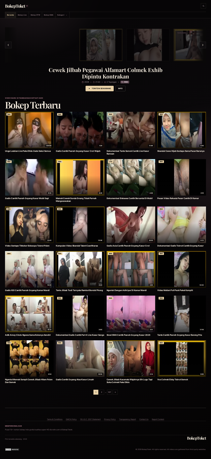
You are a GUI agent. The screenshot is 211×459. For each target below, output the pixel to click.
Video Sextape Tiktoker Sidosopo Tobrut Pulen (27, 245)
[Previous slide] (8, 45)
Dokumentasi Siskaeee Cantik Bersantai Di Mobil (130, 198)
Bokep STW (35, 15)
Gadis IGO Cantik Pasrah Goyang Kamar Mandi (27, 290)
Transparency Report (127, 419)
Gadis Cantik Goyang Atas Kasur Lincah (75, 379)
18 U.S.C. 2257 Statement (90, 419)
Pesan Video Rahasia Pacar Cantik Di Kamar (178, 198)
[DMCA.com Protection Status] (12, 449)
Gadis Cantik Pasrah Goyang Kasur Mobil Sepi (27, 198)
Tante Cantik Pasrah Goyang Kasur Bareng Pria (179, 335)
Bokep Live (22, 15)
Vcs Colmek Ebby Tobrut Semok (172, 379)
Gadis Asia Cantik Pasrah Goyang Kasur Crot (128, 245)
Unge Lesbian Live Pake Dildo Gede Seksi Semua (28, 151)
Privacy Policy (110, 419)
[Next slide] (202, 45)
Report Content (158, 419)
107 (109, 392)
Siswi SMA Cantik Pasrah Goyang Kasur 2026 (128, 335)
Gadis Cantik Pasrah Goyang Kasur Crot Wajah (78, 151)
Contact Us (143, 419)
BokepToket (196, 438)
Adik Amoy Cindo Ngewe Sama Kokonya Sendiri (28, 335)
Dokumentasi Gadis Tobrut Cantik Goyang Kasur (180, 245)
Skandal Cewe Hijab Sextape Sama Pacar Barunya (180, 151)
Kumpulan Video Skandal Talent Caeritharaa (77, 245)
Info (120, 88)
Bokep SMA (48, 15)
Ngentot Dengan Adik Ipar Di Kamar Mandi (127, 290)
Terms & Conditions (54, 419)
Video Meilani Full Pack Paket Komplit (175, 290)
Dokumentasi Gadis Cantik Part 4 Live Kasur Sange (80, 335)
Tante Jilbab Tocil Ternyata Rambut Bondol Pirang (79, 290)
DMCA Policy (71, 419)
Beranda (10, 15)
